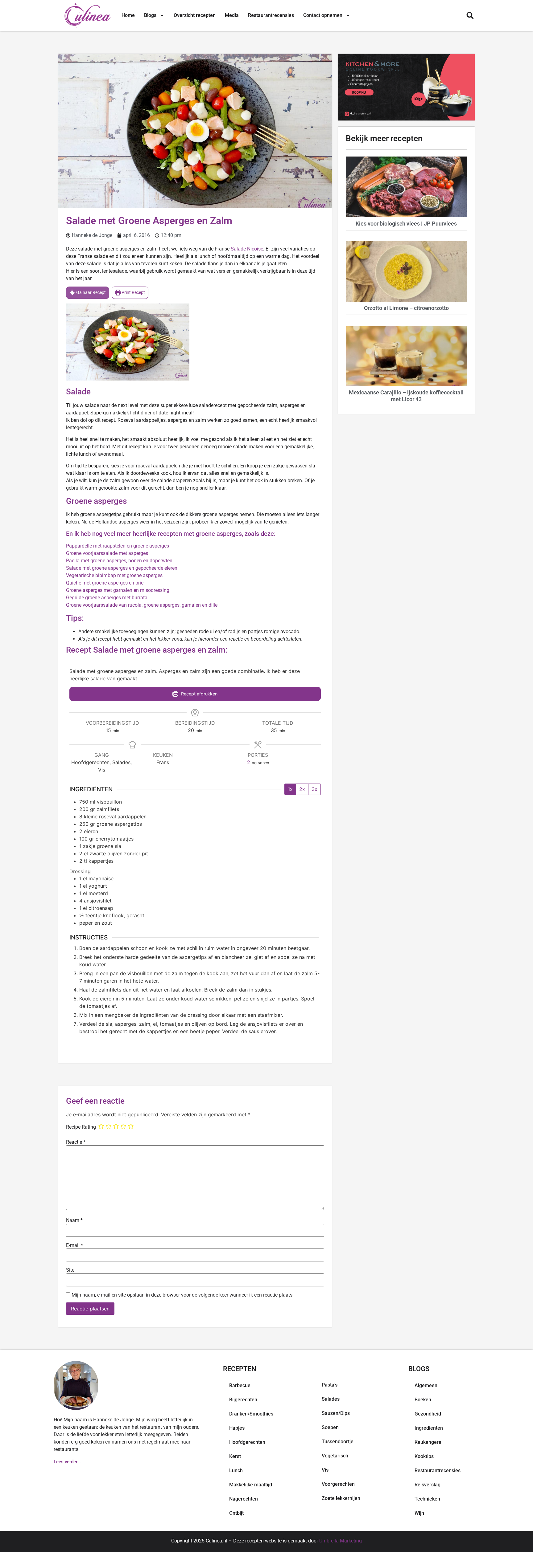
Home (128, 15)
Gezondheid (428, 1414)
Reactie (75, 1142)
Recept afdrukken (198, 693)
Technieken (427, 1499)
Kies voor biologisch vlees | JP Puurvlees (406, 223)
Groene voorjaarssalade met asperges (107, 553)
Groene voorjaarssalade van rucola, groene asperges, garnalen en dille (141, 605)
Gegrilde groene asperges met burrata (106, 598)
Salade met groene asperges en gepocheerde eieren (121, 568)
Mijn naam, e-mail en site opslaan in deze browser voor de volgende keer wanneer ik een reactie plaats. (183, 1295)
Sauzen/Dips (336, 1413)
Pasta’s (329, 1385)
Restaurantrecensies (271, 15)
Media (232, 15)
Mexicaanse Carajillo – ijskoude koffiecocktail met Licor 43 (406, 395)
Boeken (423, 1400)
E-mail (74, 1245)
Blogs (150, 15)
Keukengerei (429, 1442)
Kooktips (424, 1456)
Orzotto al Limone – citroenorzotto (406, 308)
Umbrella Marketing (340, 1541)
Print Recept (133, 292)
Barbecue (239, 1385)
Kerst (235, 1456)
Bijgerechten (243, 1400)
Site (70, 1270)
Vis (325, 1470)
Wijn (419, 1513)
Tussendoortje (337, 1441)
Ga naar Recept (90, 292)
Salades (331, 1399)
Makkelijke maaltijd (250, 1485)
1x (290, 789)
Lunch (236, 1470)
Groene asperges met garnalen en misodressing (117, 590)
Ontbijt (236, 1513)
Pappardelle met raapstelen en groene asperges (117, 546)
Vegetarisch (335, 1456)
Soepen (330, 1427)
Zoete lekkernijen (341, 1498)
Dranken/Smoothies (251, 1414)
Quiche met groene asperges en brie (104, 583)
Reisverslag (427, 1485)
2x (302, 789)
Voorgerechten (338, 1484)
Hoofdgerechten (247, 1442)
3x (314, 789)
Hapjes (237, 1428)
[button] (470, 15)
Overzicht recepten (195, 15)
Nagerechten (243, 1499)
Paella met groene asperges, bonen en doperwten (119, 561)
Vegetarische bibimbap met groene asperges (114, 575)
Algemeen (426, 1385)
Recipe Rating (81, 1127)
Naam (74, 1220)
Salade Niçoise (247, 249)
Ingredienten (429, 1428)
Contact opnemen (322, 15)
